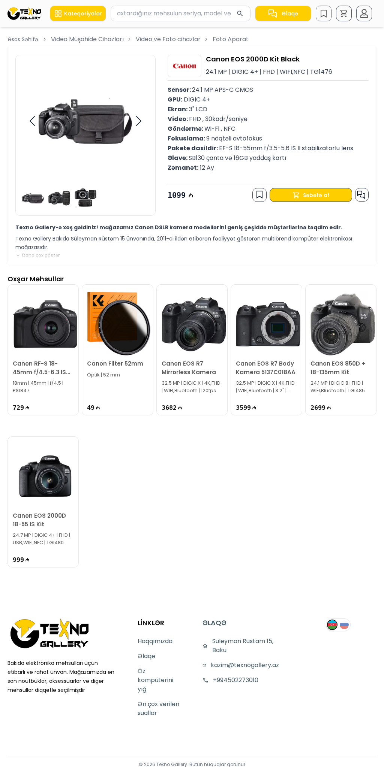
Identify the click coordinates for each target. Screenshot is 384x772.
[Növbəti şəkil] (139, 121)
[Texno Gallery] (24, 13)
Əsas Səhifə (23, 39)
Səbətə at (316, 195)
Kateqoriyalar (83, 13)
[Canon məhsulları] (184, 66)
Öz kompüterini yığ (155, 680)
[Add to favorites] (259, 194)
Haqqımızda (155, 641)
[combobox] (180, 13)
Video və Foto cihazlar (168, 39)
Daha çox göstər (41, 255)
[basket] (344, 13)
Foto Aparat (231, 39)
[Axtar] (240, 13)
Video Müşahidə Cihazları (87, 39)
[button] (343, 13)
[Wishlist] (324, 13)
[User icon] (364, 13)
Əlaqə (290, 13)
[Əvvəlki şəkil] (32, 121)
